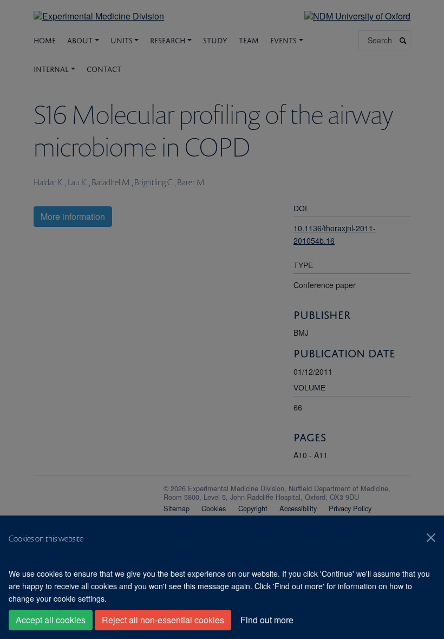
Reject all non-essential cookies (163, 620)
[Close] (431, 537)
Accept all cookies (51, 620)
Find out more (266, 620)
